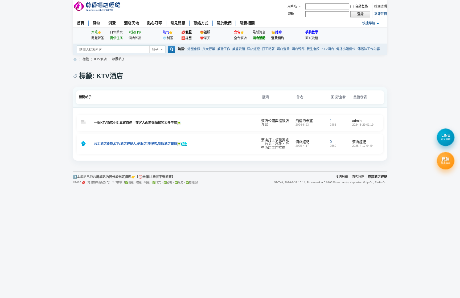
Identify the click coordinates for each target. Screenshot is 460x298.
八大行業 (208, 49)
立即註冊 (380, 14)
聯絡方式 (201, 23)
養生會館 (313, 49)
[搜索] (171, 50)
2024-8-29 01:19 (362, 124)
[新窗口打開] (83, 123)
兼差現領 (238, 49)
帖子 (155, 49)
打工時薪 (268, 49)
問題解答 (97, 38)
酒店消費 (283, 49)
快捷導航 (368, 23)
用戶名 (292, 6)
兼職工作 (223, 49)
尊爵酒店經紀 (75, 59)
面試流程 (311, 38)
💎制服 (168, 38)
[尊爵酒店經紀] (97, 7)
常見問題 (177, 23)
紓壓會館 (193, 49)
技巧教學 (341, 177)
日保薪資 (116, 32)
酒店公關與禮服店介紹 (275, 122)
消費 (112, 23)
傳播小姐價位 (345, 49)
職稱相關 (247, 23)
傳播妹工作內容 (369, 49)
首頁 (80, 23)
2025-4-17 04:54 (362, 145)
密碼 (291, 14)
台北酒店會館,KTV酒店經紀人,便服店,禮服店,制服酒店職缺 (135, 144)
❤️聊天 (205, 38)
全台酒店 (240, 38)
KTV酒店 (328, 49)
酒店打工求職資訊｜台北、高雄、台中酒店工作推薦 (275, 143)
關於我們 (224, 23)
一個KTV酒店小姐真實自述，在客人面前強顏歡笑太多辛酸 (135, 123)
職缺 (96, 23)
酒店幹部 (135, 38)
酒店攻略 (358, 177)
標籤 (86, 59)
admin (357, 121)
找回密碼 (380, 6)
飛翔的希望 (304, 121)
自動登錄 (361, 6)
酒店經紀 (253, 49)
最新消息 (259, 32)
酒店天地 (131, 23)
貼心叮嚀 (154, 23)
